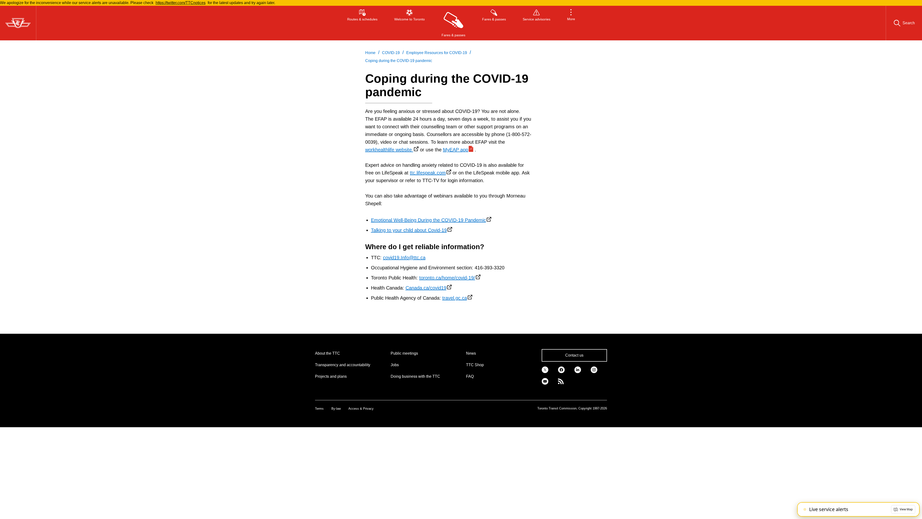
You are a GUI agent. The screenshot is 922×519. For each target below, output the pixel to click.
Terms (319, 408)
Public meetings (404, 353)
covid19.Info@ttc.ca (404, 257)
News (471, 353)
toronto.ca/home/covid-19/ (447, 277)
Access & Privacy (361, 408)
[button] (571, 23)
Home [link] (370, 53)
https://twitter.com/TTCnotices (181, 3)
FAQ (470, 376)
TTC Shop (475, 365)
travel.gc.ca (454, 298)
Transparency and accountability (342, 365)
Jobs (395, 365)
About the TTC (327, 353)
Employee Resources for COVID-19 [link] (436, 53)
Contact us (574, 355)
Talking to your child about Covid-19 (409, 230)
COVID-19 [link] (391, 53)
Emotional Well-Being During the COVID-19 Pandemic (428, 220)
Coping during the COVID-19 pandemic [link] (398, 61)
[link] (545, 369)
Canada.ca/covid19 (426, 287)
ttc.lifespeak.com (428, 172)
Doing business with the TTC (415, 376)
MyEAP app (455, 149)
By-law (336, 408)
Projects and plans (331, 376)
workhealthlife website (389, 149)
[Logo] (18, 23)
